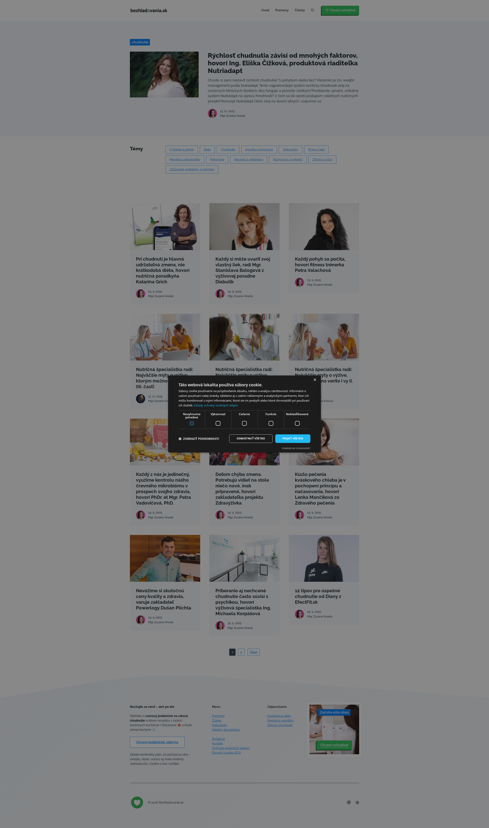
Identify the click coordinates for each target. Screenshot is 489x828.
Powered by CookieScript (296, 448)
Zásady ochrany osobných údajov (216, 405)
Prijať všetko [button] (293, 438)
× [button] (314, 379)
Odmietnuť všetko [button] (251, 438)
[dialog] (244, 413)
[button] (199, 438)
